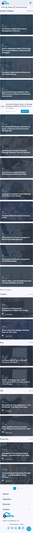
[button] (16, 494)
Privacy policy (14, 524)
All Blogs (10, 7)
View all (31, 294)
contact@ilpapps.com (13, 521)
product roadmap (21, 7)
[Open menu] (30, 3)
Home (3, 7)
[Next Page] (22, 488)
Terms (21, 524)
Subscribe (25, 111)
